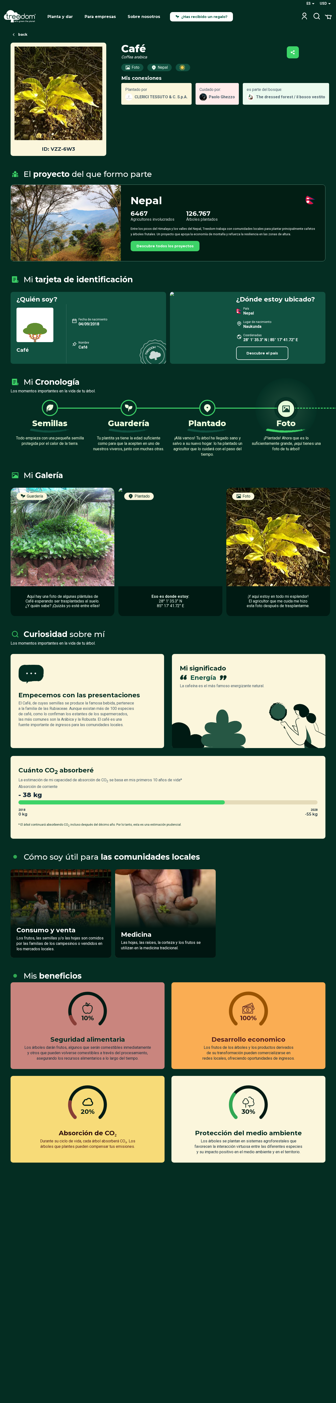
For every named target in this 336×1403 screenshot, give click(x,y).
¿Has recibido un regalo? (204, 17)
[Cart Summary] (328, 16)
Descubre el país (262, 353)
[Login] (304, 16)
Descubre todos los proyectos (165, 246)
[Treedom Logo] (22, 16)
